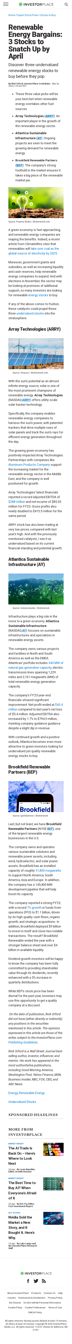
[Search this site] (66, 4)
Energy (13, 1093)
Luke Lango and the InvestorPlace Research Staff (22, 1245)
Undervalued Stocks (22, 1102)
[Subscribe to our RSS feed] (43, 1281)
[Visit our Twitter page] (36, 1281)
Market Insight (16, 1144)
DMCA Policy (35, 1312)
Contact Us (49, 1293)
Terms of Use (55, 1307)
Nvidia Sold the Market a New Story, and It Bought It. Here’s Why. (21, 1227)
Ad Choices (15, 1302)
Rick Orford (17, 83)
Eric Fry (23, 1204)
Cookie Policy (15, 1307)
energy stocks (38, 295)
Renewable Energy (32, 1093)
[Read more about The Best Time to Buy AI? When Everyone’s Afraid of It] (53, 1183)
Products (36, 1293)
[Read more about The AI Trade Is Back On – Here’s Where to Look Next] (53, 1149)
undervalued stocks (30, 313)
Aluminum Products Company (29, 464)
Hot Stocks (14, 1213)
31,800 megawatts (48, 870)
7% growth (34, 907)
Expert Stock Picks (27, 15)
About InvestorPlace (18, 1293)
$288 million (16, 502)
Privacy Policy (55, 1297)
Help (60, 1293)
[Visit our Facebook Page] (28, 1281)
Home (11, 15)
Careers (12, 1297)
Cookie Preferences (35, 1307)
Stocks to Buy (48, 15)
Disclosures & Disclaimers (31, 1297)
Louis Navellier (27, 1169)
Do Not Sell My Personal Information (42, 1302)
